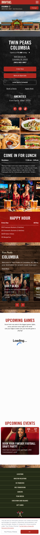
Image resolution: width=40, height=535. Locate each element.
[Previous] (17, 305)
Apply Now (29, 89)
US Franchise (20, 483)
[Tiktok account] (25, 109)
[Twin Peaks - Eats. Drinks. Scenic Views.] (6, 2)
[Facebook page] (15, 109)
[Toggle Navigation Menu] (37, 2)
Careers (20, 492)
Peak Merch (20, 496)
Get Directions (17, 9)
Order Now (20, 69)
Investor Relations (20, 478)
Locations (20, 474)
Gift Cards (20, 505)
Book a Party (12, 89)
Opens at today (19, 53)
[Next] (23, 305)
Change (34, 8)
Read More (5, 269)
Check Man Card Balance (20, 501)
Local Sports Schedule (20, 82)
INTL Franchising (20, 487)
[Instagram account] (20, 109)
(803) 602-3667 (6, 9)
